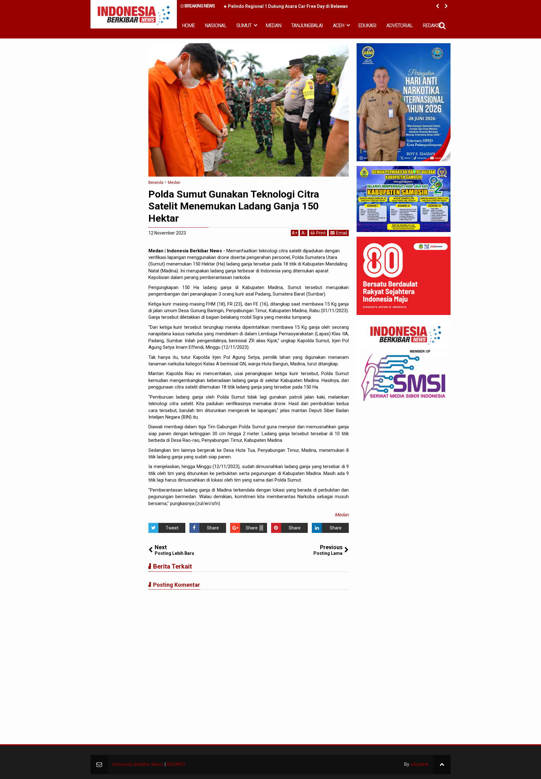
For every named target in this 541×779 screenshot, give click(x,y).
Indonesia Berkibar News (137, 764)
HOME (188, 25)
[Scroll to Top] (442, 764)
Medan (342, 515)
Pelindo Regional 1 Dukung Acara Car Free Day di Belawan (288, 6)
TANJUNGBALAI (307, 25)
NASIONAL (215, 25)
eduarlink (419, 764)
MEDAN (273, 25)
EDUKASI (367, 25)
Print (321, 232)
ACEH (338, 25)
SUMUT (243, 25)
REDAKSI (432, 25)
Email (341, 232)
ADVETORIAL (399, 25)
